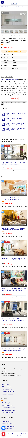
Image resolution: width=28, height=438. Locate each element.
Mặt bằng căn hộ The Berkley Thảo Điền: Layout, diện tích (16, 114)
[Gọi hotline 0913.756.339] (3, 434)
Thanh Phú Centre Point (8, 407)
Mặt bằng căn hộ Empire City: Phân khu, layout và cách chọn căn (16, 124)
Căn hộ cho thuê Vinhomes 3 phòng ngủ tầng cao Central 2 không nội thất (13, 349)
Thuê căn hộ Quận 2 (7, 394)
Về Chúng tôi (5, 384)
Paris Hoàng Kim (6, 403)
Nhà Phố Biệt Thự (7, 389)
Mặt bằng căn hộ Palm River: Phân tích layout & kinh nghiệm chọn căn (16, 129)
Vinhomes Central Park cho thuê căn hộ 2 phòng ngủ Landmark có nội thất (14, 259)
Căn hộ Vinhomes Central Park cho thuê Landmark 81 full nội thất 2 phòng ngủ (13, 228)
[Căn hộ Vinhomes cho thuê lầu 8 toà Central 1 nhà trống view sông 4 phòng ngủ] (14, 20)
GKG (2, 7)
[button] (2, 2)
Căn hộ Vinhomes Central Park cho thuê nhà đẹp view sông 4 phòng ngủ (13, 163)
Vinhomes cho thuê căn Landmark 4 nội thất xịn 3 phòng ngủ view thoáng (13, 198)
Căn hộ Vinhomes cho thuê (9, 79)
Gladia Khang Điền (7, 405)
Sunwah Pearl (6, 421)
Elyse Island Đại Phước (8, 410)
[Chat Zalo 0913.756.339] (3, 428)
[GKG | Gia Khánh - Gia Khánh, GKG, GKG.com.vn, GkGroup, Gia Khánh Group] (14, 3)
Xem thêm (13, 98)
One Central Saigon (7, 412)
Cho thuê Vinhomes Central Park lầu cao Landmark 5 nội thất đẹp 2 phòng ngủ (13, 319)
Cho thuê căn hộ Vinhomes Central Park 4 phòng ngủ (14, 103)
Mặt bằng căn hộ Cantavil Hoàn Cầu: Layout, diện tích (15, 119)
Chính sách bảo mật (16, 435)
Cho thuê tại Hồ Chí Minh (11, 7)
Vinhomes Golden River (8, 423)
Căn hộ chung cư (6, 386)
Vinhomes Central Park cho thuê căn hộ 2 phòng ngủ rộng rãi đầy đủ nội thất (14, 289)
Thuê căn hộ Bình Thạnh (8, 391)
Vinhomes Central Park (8, 426)
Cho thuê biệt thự (7, 428)
